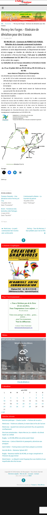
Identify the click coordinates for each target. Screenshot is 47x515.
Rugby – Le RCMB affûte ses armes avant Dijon (18, 438)
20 (23, 404)
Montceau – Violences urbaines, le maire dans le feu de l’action (23, 424)
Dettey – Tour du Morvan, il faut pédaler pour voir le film (35, 230)
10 (4, 401)
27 (23, 407)
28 (30, 407)
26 (17, 407)
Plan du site (23, 474)
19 (17, 404)
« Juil (3, 412)
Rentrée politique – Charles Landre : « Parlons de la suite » (22, 420)
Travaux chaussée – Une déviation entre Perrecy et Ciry (10, 198)
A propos (30, 474)
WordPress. (41, 485)
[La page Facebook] (23, 240)
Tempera (34, 485)
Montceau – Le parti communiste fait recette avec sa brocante (10, 231)
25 (11, 407)
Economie (8, 24)
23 (43, 404)
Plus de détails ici (23, 382)
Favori (5, 222)
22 (36, 404)
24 (4, 407)
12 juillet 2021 (7, 38)
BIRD (29, 476)
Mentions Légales (13, 474)
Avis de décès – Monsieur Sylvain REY (15, 450)
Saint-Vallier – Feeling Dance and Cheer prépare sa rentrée (22, 447)
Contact (36, 474)
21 (30, 404)
